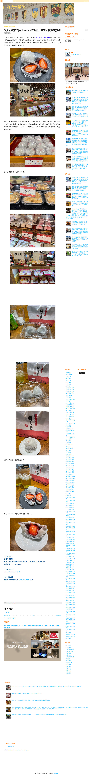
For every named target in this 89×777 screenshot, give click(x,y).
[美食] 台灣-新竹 (70, 467)
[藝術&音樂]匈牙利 (70, 478)
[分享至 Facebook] (8, 33)
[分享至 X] (7, 33)
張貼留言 (8, 612)
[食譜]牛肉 (68, 668)
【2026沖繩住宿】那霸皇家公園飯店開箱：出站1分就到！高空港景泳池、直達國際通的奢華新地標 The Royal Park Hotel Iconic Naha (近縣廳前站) (80, 100)
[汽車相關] (68, 450)
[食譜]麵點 (68, 655)
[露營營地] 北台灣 (70, 634)
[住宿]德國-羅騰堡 (70, 399)
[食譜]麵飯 (68, 653)
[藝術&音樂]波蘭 (70, 489)
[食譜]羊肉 (68, 670)
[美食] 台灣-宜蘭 (70, 463)
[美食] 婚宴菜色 (70, 474)
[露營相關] (68, 638)
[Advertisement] (32, 295)
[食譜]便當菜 (69, 647)
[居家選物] (68, 442)
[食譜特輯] (68, 673)
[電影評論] (68, 632)
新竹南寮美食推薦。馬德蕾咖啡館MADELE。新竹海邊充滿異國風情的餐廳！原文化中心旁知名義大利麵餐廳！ (39, 714)
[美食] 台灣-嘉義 (70, 461)
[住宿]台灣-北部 (70, 389)
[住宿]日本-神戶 (70, 412)
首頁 (33, 615)
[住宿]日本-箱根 (70, 414)
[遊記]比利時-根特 (70, 581)
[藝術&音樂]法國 (70, 487)
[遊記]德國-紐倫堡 (70, 539)
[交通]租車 (68, 380)
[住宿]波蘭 (68, 427)
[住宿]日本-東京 (70, 410)
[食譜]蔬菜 (68, 660)
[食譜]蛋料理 (69, 662)
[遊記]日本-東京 (70, 566)
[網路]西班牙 (69, 454)
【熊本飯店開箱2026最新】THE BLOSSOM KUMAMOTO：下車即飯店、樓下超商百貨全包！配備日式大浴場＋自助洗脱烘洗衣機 (80, 167)
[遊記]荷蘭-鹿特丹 (70, 618)
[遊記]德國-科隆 (70, 537)
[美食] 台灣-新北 (70, 465)
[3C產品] (68, 373)
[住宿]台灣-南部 (70, 391)
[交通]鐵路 (68, 384)
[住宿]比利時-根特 (70, 423)
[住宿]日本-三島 (70, 403)
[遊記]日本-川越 (70, 564)
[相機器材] (68, 452)
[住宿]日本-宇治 (70, 406)
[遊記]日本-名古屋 (70, 558)
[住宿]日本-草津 (70, 416)
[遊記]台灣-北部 (70, 505)
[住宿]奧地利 (69, 395)
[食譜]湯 (68, 658)
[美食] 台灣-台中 (70, 456)
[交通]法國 (68, 378)
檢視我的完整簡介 (75, 54)
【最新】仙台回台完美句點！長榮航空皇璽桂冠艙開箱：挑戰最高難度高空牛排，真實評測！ (79, 223)
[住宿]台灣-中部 (70, 388)
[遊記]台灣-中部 (70, 503)
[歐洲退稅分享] (69, 448)
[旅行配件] (68, 446)
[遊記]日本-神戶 (70, 567)
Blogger (56, 773)
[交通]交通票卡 (69, 374)
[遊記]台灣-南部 (70, 507)
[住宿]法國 (68, 425)
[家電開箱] (68, 440)
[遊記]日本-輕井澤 (70, 571)
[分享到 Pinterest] (9, 33)
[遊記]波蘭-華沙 (70, 595)
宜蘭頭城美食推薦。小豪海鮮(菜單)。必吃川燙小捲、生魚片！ (27, 693)
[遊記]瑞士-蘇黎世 (70, 602)
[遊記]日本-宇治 (70, 562)
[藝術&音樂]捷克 (70, 486)
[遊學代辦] (68, 495)
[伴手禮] (68, 386)
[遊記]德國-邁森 (70, 543)
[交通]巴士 (68, 376)
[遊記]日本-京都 (70, 556)
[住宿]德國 (68, 397)
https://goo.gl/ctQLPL (12, 572)
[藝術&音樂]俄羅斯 (70, 476)
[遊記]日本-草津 (70, 569)
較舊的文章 (58, 615)
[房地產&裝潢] (69, 444)
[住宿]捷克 (68, 401)
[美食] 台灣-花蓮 (70, 471)
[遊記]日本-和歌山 (70, 560)
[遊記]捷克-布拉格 (70, 548)
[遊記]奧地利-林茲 (70, 517)
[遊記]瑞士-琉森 (70, 600)
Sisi (74, 52)
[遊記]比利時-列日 (70, 573)
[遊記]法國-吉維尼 (70, 586)
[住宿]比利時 (69, 418)
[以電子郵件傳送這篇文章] (4, 33)
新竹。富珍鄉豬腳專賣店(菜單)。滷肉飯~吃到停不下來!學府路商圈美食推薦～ (31, 700)
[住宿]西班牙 (69, 439)
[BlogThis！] (6, 33)
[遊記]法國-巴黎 (70, 588)
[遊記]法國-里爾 (70, 590)
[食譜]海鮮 (68, 672)
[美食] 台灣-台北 (70, 457)
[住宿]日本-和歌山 (70, 404)
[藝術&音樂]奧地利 (70, 482)
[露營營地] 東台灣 (70, 636)
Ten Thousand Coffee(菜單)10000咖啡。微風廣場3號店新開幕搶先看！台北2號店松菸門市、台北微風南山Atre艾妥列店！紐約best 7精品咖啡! (47, 686)
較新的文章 (7, 615)
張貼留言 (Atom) (12, 618)
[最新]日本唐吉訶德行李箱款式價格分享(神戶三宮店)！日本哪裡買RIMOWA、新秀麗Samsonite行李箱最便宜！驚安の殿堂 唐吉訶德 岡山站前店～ (80, 133)
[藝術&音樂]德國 (70, 484)
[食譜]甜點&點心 (70, 656)
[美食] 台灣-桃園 (70, 469)
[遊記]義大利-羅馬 (70, 607)
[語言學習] (68, 493)
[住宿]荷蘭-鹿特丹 (70, 437)
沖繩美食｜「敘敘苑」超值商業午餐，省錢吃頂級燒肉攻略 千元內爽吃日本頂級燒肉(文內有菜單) (80, 115)
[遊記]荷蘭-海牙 (70, 609)
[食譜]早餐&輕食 (70, 649)
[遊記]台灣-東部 (70, 509)
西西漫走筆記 (14, 7)
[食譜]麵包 (68, 645)
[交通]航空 (68, 382)
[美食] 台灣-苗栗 (70, 472)
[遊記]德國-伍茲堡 (70, 526)
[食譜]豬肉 (68, 666)
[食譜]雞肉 (68, 664)
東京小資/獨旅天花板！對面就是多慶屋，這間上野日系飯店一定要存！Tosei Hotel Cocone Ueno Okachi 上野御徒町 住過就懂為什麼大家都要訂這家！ (80, 151)
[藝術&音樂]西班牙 (70, 491)
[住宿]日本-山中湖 (70, 408)
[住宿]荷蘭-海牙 (70, 428)
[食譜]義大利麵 (69, 651)
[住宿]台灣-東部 (70, 393)
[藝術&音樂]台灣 (70, 480)
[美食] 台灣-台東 (70, 459)
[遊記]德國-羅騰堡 (70, 541)
